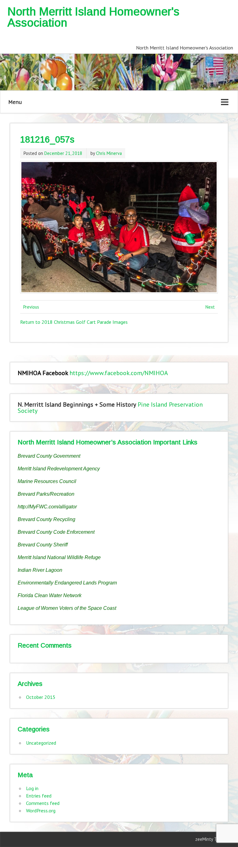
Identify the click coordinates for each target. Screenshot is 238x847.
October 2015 (40, 697)
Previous (31, 307)
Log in (32, 788)
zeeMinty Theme (211, 839)
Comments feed (43, 803)
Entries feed (38, 796)
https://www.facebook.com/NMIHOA (118, 373)
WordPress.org (40, 810)
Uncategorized (41, 743)
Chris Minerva (109, 153)
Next (210, 307)
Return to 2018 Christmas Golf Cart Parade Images (74, 322)
